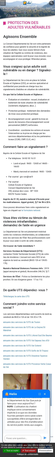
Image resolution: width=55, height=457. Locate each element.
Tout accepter (12, 450)
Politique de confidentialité (27, 454)
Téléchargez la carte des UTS (16, 296)
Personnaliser (45, 450)
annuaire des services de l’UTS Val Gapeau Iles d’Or (26, 340)
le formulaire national (30, 210)
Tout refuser (29, 450)
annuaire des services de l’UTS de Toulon (21, 322)
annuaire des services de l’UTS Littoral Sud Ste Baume (27, 335)
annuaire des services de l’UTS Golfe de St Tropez (25, 351)
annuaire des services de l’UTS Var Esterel (22, 345)
